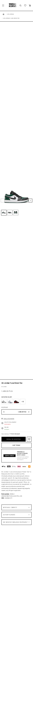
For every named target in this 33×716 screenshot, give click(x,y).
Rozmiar (4, 407)
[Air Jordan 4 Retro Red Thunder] (16, 401)
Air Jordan (10, 14)
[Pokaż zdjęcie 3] (15, 212)
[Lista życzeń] (25, 5)
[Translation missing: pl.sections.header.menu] (3, 5)
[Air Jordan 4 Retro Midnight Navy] (10, 401)
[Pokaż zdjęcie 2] (9, 212)
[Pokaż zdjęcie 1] (4, 212)
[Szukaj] (20, 5)
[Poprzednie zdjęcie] (2, 200)
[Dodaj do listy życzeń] (29, 439)
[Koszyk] (30, 5)
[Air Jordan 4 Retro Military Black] (4, 401)
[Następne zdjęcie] (30, 200)
